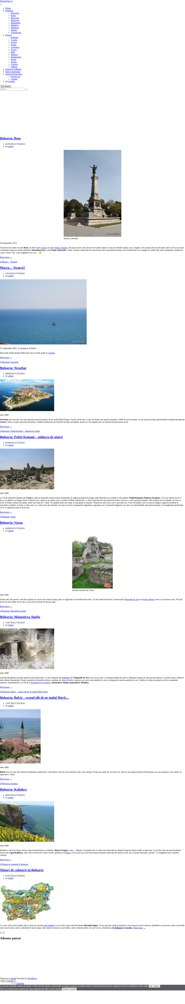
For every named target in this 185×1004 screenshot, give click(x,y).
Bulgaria (14, 37)
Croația (14, 40)
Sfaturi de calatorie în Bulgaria (21, 870)
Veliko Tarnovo (61, 247)
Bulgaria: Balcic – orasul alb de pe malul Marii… (34, 697)
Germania (15, 47)
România (9, 10)
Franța (13, 45)
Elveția (14, 42)
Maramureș (15, 23)
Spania (14, 62)
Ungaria (14, 64)
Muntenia (15, 28)
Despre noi (15, 76)
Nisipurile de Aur (131, 599)
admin (10, 146)
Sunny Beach (148, 599)
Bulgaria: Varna (11, 522)
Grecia (14, 50)
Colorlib (12, 978)
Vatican (14, 67)
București (15, 13)
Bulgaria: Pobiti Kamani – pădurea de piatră (31, 437)
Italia (13, 52)
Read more (6, 257)
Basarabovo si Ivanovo (41, 682)
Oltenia (14, 30)
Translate (20, 983)
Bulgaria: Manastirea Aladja (20, 617)
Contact (14, 79)
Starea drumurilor (12, 72)
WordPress (32, 978)
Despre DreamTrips (13, 74)
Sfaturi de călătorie (13, 69)
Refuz (157, 986)
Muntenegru (16, 57)
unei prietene (49, 925)
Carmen (51, 353)
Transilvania (16, 32)
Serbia (13, 59)
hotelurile (66, 678)
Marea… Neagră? (12, 267)
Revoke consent (69, 989)
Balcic (68, 853)
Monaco (14, 54)
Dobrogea (15, 20)
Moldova (15, 25)
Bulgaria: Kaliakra (13, 789)
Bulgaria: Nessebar (13, 368)
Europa (8, 35)
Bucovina (15, 18)
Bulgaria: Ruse (10, 138)
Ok (151, 986)
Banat (13, 15)
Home (8, 8)
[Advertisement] (92, 111)
